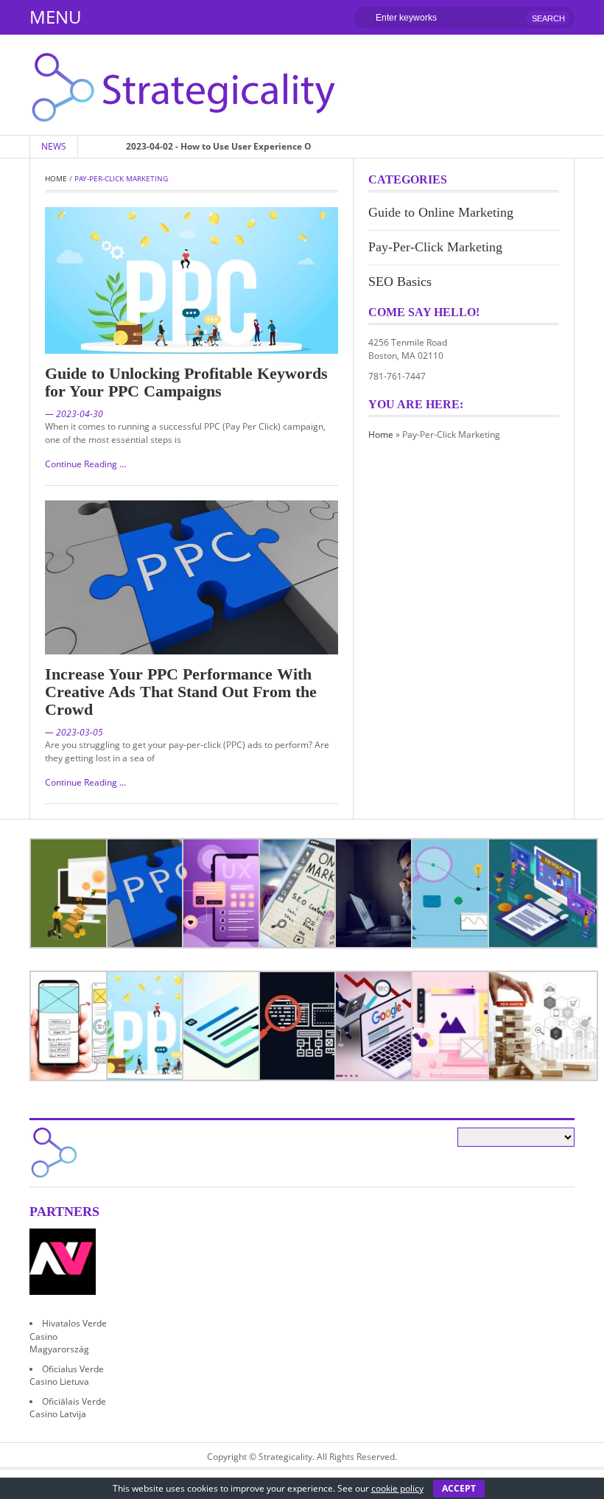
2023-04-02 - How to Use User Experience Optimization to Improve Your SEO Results (276, 146)
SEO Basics (400, 281)
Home (56, 178)
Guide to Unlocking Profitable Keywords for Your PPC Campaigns (186, 382)
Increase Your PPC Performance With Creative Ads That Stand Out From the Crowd (181, 692)
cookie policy (397, 1488)
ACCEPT (459, 1488)
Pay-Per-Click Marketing (435, 247)
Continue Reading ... (85, 464)
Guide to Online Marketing (440, 212)
